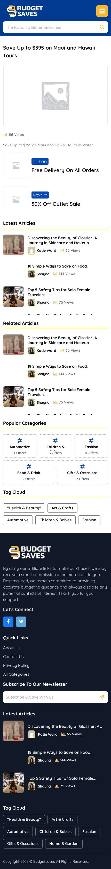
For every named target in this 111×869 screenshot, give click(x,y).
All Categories (16, 674)
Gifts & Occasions (22, 843)
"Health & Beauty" (24, 507)
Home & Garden (63, 843)
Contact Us (13, 656)
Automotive (18, 519)
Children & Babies (55, 519)
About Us (11, 647)
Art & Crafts (62, 507)
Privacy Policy (16, 665)
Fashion (89, 519)
